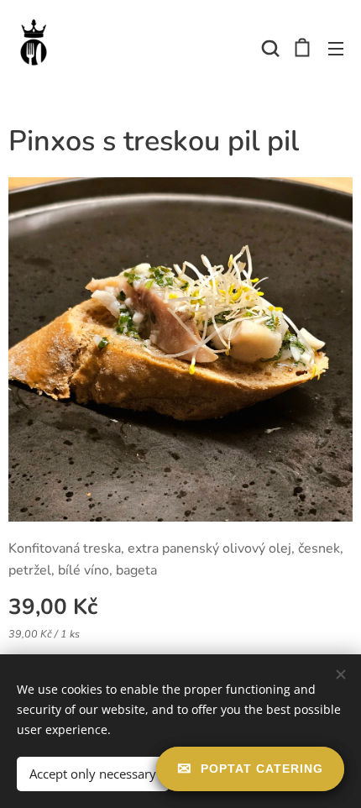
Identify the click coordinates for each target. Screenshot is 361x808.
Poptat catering (262, 768)
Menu (336, 48)
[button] (268, 48)
